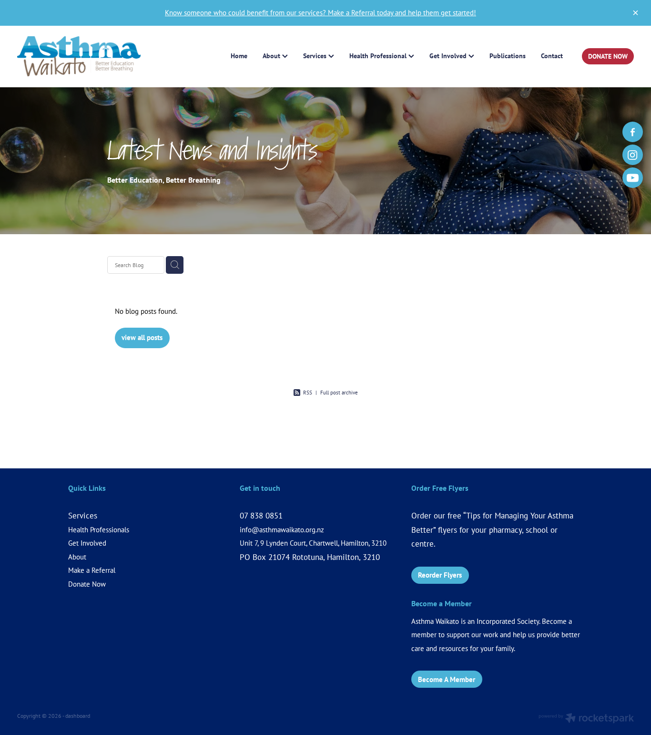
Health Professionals (98, 529)
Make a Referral (91, 570)
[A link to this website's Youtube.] (632, 177)
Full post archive (339, 392)
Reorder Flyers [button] (440, 575)
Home (239, 56)
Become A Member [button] (446, 679)
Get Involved (87, 543)
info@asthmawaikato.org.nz (282, 529)
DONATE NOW (608, 56)
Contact (552, 56)
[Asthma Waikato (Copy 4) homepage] (79, 56)
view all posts (142, 337)
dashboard (77, 715)
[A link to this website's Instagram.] (632, 155)
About (77, 556)
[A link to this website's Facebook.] (632, 132)
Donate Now (87, 584)
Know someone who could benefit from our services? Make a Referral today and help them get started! (320, 12)
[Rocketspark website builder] (586, 719)
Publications (507, 56)
